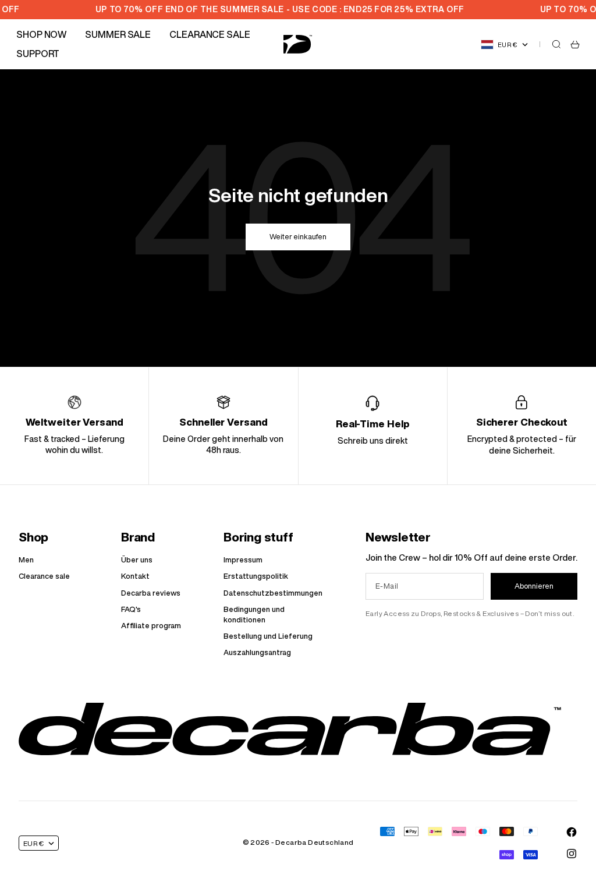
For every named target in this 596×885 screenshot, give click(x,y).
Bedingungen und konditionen (254, 615)
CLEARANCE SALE (209, 34)
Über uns (136, 560)
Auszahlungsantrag (257, 652)
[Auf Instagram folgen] (571, 853)
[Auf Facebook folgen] (571, 832)
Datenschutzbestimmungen (273, 593)
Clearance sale (44, 576)
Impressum (243, 560)
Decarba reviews (150, 593)
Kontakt (135, 576)
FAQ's (131, 609)
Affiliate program (151, 625)
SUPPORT (37, 53)
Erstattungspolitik (256, 576)
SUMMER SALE (118, 34)
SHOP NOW (41, 34)
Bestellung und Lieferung (268, 636)
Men (26, 560)
